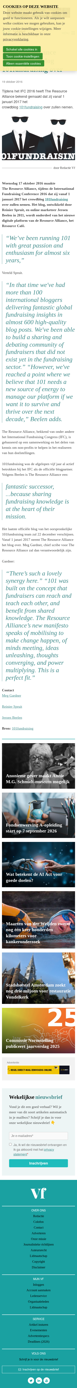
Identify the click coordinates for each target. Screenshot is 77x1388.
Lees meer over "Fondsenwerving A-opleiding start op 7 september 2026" (38, 815)
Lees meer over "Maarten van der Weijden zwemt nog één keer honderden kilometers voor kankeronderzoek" (38, 920)
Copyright (38, 1261)
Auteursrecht (39, 1250)
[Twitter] (31, 1380)
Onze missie (38, 1239)
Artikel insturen (38, 1324)
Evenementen (38, 1330)
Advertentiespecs (38, 1336)
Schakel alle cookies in (21, 49)
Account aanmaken (38, 1290)
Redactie (38, 1216)
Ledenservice (38, 1296)
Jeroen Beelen (12, 718)
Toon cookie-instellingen (22, 56)
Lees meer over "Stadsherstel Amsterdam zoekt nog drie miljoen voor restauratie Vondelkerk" (38, 978)
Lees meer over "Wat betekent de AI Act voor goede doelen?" (38, 864)
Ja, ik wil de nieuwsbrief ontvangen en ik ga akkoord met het (40, 1149)
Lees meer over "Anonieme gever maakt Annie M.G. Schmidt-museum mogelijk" (38, 765)
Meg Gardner (11, 695)
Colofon (38, 1221)
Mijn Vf (38, 1279)
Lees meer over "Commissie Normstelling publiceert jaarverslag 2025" (38, 1030)
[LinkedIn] (39, 1380)
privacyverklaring (15, 39)
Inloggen (38, 1284)
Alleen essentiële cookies (23, 63)
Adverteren (39, 1233)
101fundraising (30, 106)
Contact (38, 1227)
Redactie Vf (67, 167)
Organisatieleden (38, 1301)
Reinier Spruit (12, 706)
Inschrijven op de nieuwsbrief (41, 1369)
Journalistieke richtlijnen (38, 1244)
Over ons (38, 1210)
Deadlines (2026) (38, 1341)
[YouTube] (46, 1380)
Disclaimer (38, 1267)
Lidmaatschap (38, 1256)
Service (38, 1319)
